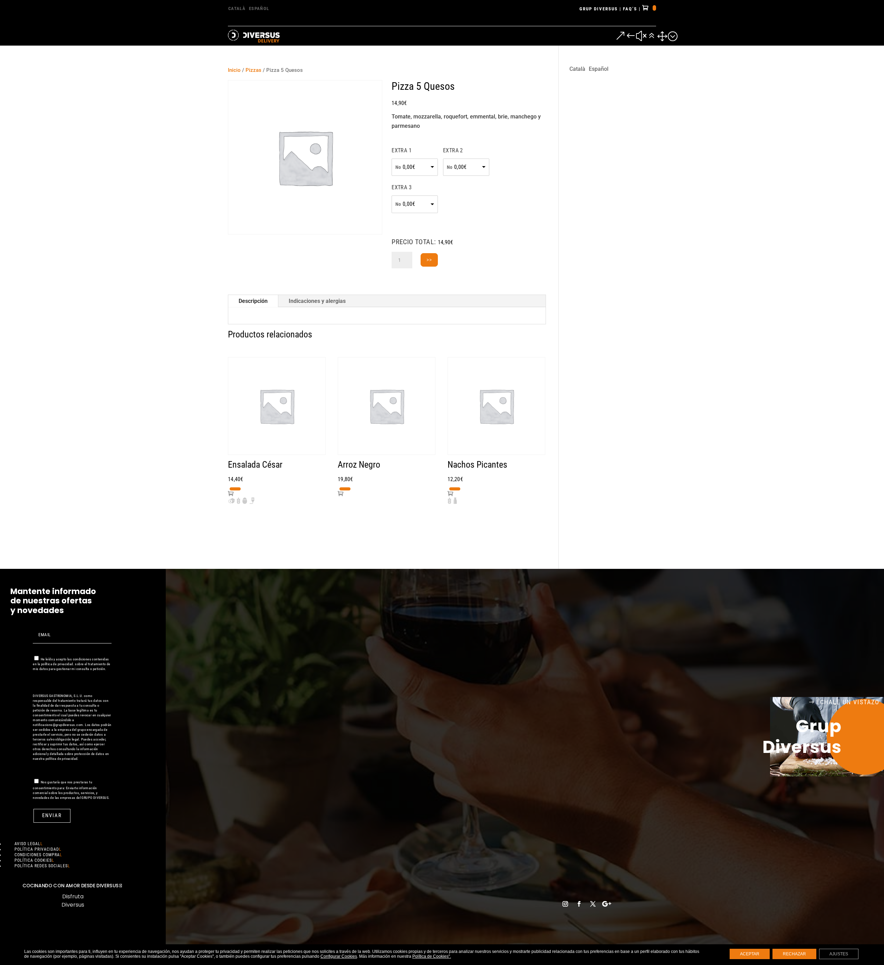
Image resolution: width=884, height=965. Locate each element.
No (398, 167)
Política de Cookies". (431, 956)
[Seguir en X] (592, 903)
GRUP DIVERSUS (598, 8)
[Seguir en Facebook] (579, 903)
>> (429, 260)
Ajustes (838, 954)
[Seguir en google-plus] (606, 903)
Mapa (456, 863)
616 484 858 (579, 836)
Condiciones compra (37, 854)
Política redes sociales (41, 865)
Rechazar (794, 954)
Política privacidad (37, 849)
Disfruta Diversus (72, 900)
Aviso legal (27, 843)
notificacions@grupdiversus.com (58, 725)
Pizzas (253, 70)
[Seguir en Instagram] (565, 903)
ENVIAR (52, 815)
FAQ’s (630, 8)
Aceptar (749, 954)
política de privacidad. (57, 664)
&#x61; (646, 36)
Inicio (234, 70)
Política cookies (33, 860)
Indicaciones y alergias (317, 301)
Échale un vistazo (848, 702)
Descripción (253, 301)
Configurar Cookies (338, 956)
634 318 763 (579, 871)
